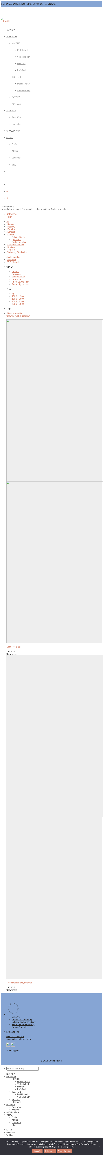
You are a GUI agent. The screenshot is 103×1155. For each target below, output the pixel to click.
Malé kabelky (23, 50)
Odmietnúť (49, 1151)
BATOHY (16, 97)
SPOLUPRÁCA (13, 131)
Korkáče (11, 232)
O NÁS (9, 137)
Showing (18, 316)
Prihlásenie (10, 1132)
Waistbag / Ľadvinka (17, 252)
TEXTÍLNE (16, 77)
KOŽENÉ (16, 43)
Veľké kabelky (23, 57)
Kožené (10, 234)
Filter (9, 216)
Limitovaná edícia (15, 244)
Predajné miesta (19, 1027)
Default (15, 271)
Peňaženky (22, 70)
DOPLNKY (11, 110)
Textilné (11, 249)
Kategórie (11, 214)
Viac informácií (64, 1151)
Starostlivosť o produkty (23, 1024)
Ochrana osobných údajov (24, 1022)
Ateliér (15, 151)
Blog (14, 164)
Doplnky (11, 226)
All (7, 221)
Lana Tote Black (13, 647)
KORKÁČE (16, 104)
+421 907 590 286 (15, 1036)
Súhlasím (37, 1151)
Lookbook (16, 157)
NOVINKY (10, 30)
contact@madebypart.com (18, 1039)
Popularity (16, 274)
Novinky (11, 247)
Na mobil (21, 63)
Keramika (16, 124)
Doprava (16, 1017)
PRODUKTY (11, 36)
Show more (11, 654)
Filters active (14, 313)
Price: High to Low (20, 284)
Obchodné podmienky (22, 1019)
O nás (14, 144)
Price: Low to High (20, 282)
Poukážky (16, 117)
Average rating (18, 276)
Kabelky (11, 229)
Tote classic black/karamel (19, 982)
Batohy (10, 224)
